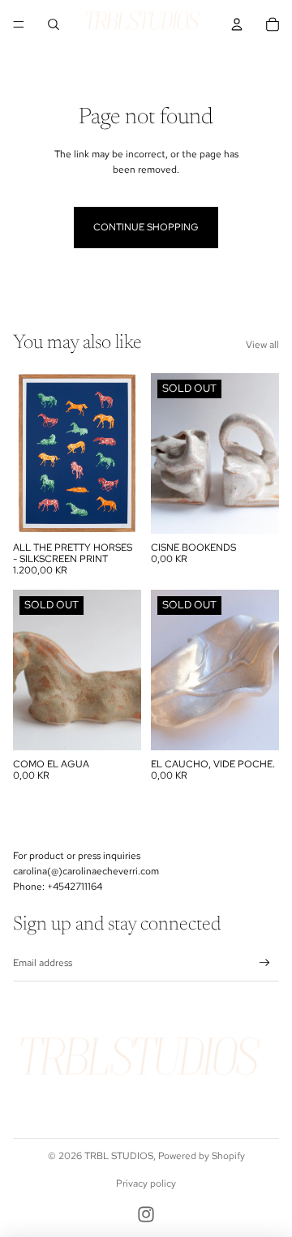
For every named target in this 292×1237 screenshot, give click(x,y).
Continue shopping (146, 227)
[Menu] (18, 24)
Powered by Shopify (201, 1155)
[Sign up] (265, 963)
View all (262, 344)
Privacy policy (146, 1183)
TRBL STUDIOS (118, 1155)
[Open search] (53, 24)
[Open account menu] (237, 24)
